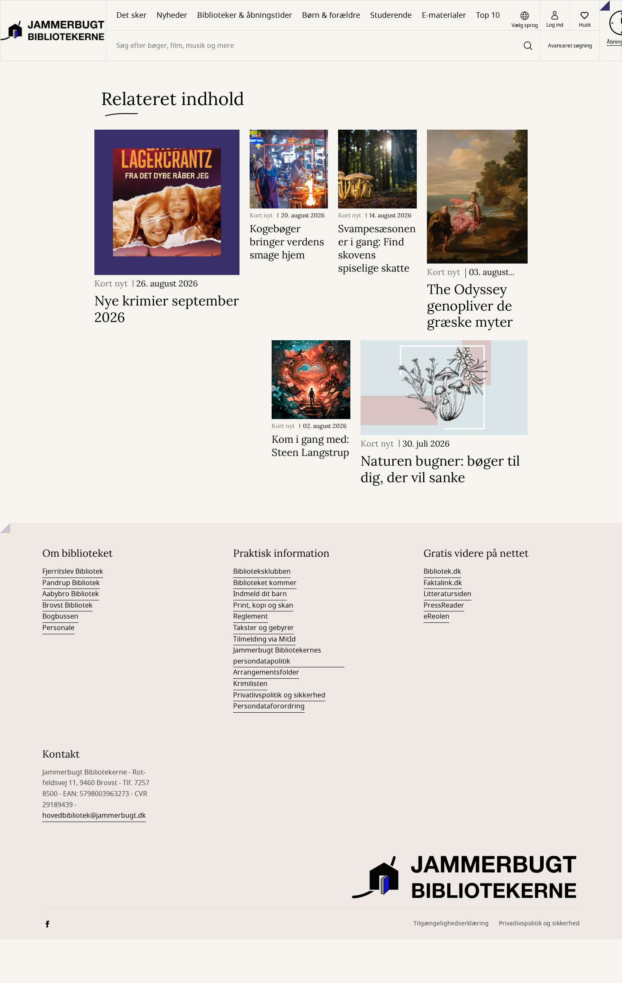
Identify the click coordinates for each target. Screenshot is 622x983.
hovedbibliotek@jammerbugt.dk (94, 816)
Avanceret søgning (570, 46)
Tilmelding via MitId (264, 639)
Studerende (391, 15)
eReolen (436, 616)
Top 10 (488, 15)
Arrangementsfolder (266, 672)
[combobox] (323, 46)
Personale (58, 628)
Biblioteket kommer (265, 583)
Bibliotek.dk (442, 571)
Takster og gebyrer (263, 628)
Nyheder (172, 15)
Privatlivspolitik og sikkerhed (279, 695)
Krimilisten (250, 684)
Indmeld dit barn (260, 594)
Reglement (250, 616)
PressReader (444, 605)
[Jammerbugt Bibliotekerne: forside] (53, 30)
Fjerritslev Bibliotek (72, 571)
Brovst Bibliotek (67, 605)
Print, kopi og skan (263, 605)
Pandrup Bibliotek (71, 583)
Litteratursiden (447, 594)
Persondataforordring (269, 706)
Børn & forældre (331, 15)
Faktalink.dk (443, 583)
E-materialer (444, 15)
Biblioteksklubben (262, 571)
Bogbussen (60, 616)
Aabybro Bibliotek (70, 594)
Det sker (131, 15)
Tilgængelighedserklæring (451, 923)
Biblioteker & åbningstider (244, 15)
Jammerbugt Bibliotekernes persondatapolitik (277, 655)
